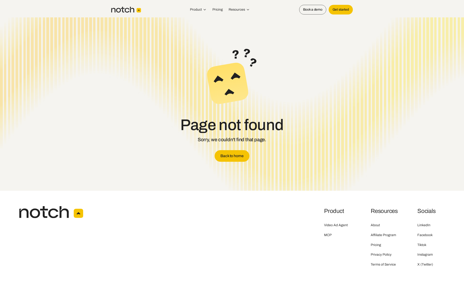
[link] (232, 156)
